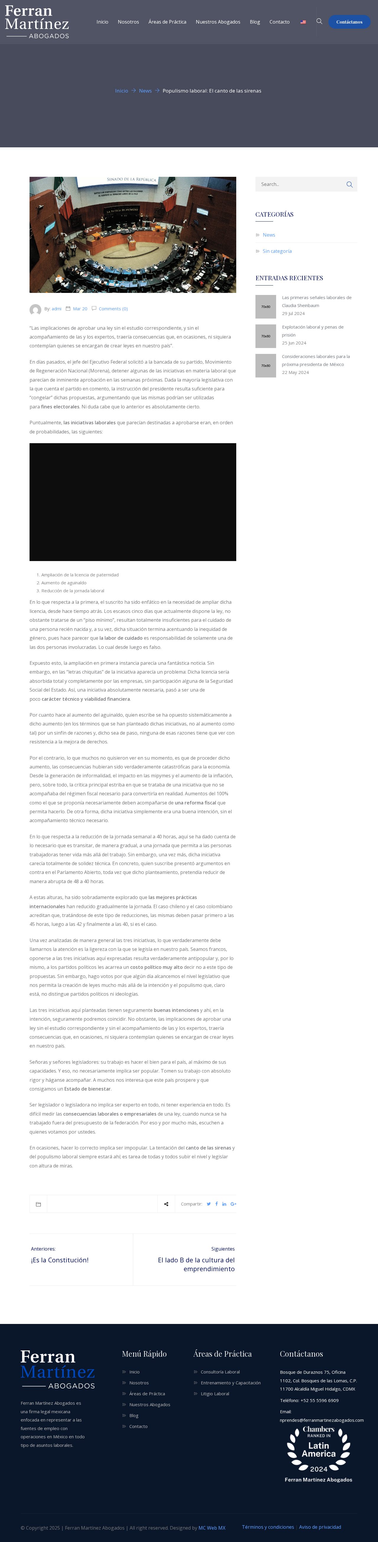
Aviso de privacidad (320, 1527)
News (269, 235)
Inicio (102, 22)
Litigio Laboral (215, 1393)
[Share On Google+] (233, 1204)
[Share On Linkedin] (224, 1204)
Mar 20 (80, 308)
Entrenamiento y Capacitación (231, 1383)
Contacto (280, 22)
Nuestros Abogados (218, 22)
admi (56, 308)
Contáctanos (349, 22)
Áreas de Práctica (167, 22)
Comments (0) (113, 308)
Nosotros (128, 22)
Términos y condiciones (268, 1527)
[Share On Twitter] (209, 1204)
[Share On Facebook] (216, 1204)
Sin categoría (277, 251)
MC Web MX (211, 1528)
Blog (255, 22)
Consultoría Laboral (220, 1372)
